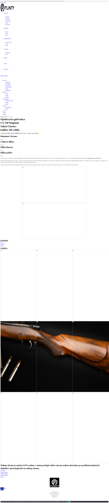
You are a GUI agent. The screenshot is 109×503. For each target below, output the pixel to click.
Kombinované (6, 98)
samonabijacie (8, 85)
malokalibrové (8, 107)
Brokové (4, 92)
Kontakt (4, 114)
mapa (54, 499)
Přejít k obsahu (3, 2)
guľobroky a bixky (9, 100)
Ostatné (4, 105)
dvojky (7, 93)
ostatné (7, 97)
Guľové (4, 80)
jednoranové (8, 83)
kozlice (7, 88)
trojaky (7, 102)
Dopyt (4, 112)
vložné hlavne (8, 90)
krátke (7, 109)
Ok (68, 501)
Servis (4, 110)
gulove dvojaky (9, 87)
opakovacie (8, 81)
